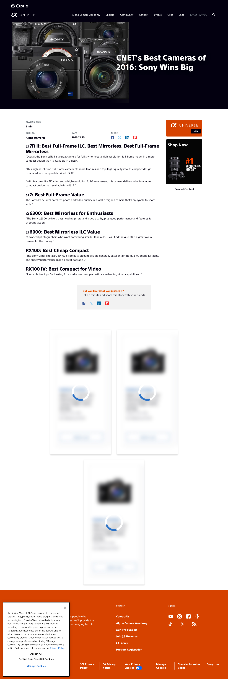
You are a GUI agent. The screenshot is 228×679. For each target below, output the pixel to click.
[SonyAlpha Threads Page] (197, 616)
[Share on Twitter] (119, 137)
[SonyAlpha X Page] (182, 624)
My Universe (199, 15)
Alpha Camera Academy (86, 14)
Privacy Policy (57, 647)
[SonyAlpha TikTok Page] (170, 624)
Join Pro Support (126, 629)
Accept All (36, 653)
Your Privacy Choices (132, 665)
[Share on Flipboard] (135, 137)
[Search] (214, 14)
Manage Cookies (36, 665)
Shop (182, 14)
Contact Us (122, 616)
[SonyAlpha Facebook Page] (188, 616)
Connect (143, 14)
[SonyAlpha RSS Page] (194, 624)
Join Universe (127, 636)
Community (126, 14)
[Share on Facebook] (112, 137)
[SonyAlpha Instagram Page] (179, 616)
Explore (110, 14)
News (124, 642)
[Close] (65, 608)
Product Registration (129, 649)
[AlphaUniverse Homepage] (24, 15)
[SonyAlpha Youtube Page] (171, 616)
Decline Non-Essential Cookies (36, 658)
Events (158, 14)
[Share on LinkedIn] (127, 137)
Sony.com (213, 664)
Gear (170, 14)
